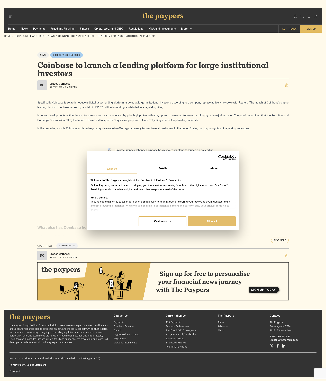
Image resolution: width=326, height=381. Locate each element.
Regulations (136, 28)
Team (221, 322)
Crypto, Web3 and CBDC (108, 28)
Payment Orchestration (178, 326)
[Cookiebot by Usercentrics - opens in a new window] (221, 157)
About (221, 330)
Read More (280, 240)
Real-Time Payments (176, 346)
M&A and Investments (162, 28)
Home (11, 28)
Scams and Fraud (175, 338)
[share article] (287, 85)
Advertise (223, 326)
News (24, 28)
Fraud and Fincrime (63, 28)
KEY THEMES (289, 28)
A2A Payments (173, 322)
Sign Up (311, 28)
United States (67, 246)
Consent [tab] (112, 168)
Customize (160, 221)
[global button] (295, 16)
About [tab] (214, 168)
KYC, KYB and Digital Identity (181, 334)
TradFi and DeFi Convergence (181, 330)
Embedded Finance (176, 342)
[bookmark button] (309, 16)
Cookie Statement (36, 364)
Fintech (84, 28)
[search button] (302, 16)
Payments (39, 28)
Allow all (211, 221)
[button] (287, 85)
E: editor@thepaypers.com (284, 340)
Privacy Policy (17, 364)
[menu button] (10, 16)
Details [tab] (163, 168)
